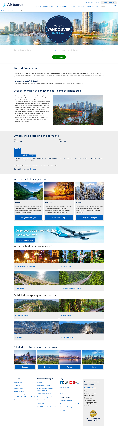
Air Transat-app (64, 387)
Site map (62, 410)
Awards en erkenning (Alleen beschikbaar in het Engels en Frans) (24, 396)
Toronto (70, 367)
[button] (59, 57)
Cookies (39, 382)
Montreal (47, 367)
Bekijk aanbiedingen (28, 217)
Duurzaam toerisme (19, 391)
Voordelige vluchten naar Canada (69, 404)
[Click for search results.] (115, 6)
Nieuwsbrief (63, 391)
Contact (62, 394)
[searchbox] (108, 6)
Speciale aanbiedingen (66, 407)
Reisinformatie (77, 6)
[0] (40, 152)
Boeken (36, 6)
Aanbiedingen (48, 6)
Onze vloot (17, 385)
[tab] (36, 260)
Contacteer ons (92, 6)
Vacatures (17, 400)
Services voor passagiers (44, 385)
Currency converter (66, 400)
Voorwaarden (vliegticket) (44, 397)
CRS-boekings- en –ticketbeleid (46, 406)
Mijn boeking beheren (109, 2)
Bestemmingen (62, 6)
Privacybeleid (41, 400)
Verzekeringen (41, 403)
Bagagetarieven (18, 388)
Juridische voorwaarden (44, 394)
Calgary (93, 367)
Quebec (25, 367)
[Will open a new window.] (61, 382)
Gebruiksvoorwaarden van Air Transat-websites (45, 389)
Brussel (32, 169)
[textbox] (35, 49)
